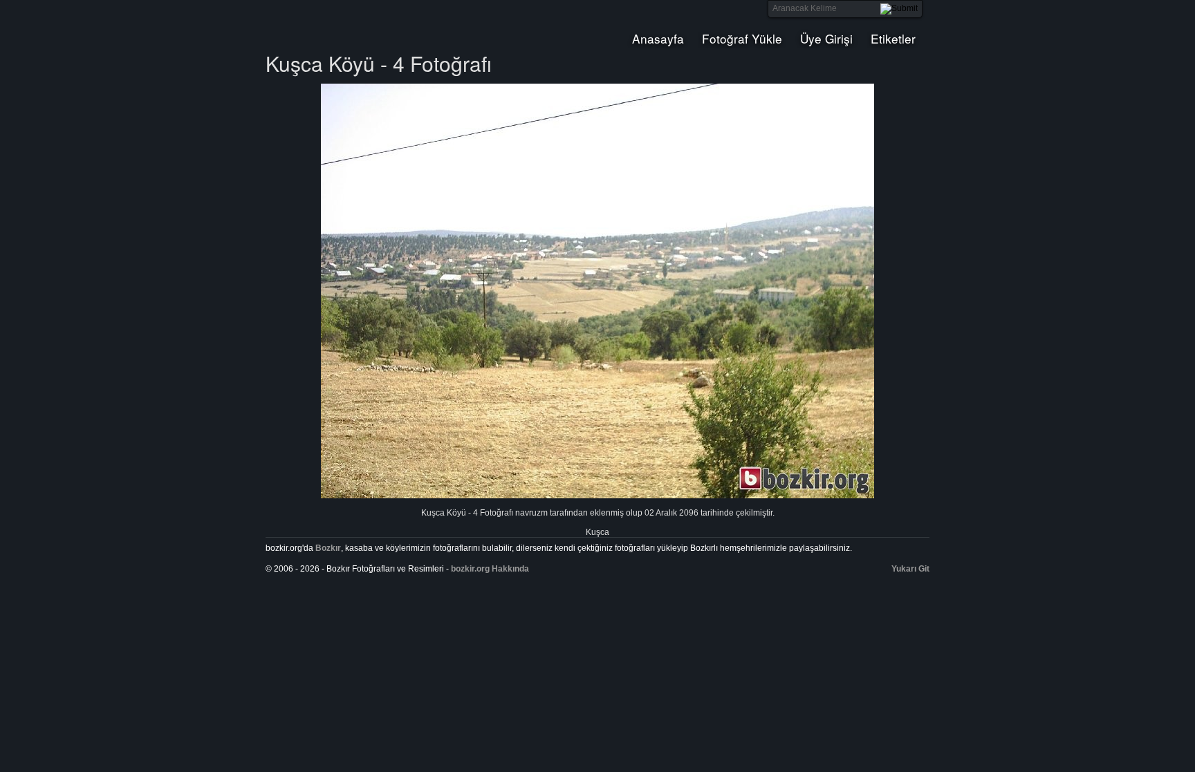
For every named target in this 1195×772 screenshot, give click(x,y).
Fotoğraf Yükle (742, 38)
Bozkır (359, 24)
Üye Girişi (826, 38)
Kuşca (597, 532)
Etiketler (893, 38)
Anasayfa (658, 38)
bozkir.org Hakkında (490, 569)
